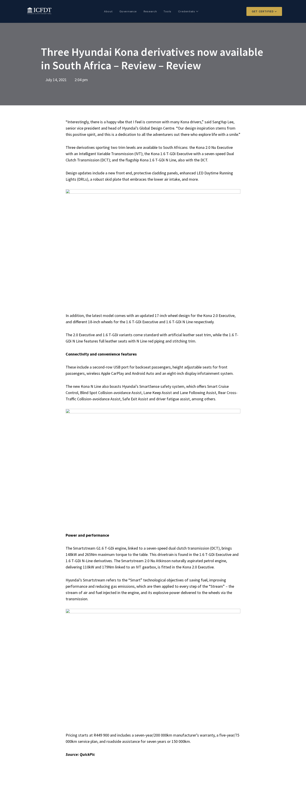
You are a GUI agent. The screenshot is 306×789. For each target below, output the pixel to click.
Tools (167, 11)
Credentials (186, 11)
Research (150, 11)
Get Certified (263, 11)
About (108, 11)
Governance (128, 11)
